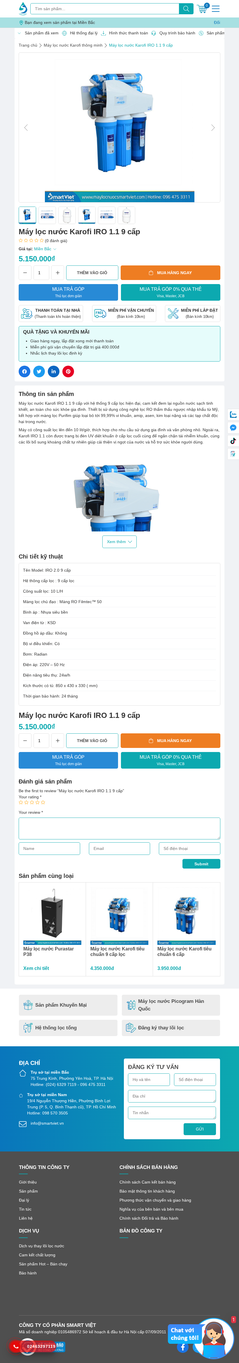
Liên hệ (26, 1218)
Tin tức (25, 1209)
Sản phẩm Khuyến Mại (61, 1005)
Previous (26, 127)
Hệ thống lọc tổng (56, 1028)
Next (213, 127)
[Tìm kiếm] (186, 8)
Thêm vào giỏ (92, 272)
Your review (31, 812)
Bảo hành (28, 1273)
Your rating (30, 797)
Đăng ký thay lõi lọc (161, 1028)
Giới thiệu (28, 1182)
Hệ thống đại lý (82, 33)
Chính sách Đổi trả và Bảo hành (148, 1218)
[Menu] (215, 8)
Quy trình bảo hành (175, 33)
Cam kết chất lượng (37, 1255)
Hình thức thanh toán (127, 33)
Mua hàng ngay (174, 272)
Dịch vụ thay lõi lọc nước (41, 1246)
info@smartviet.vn (47, 1123)
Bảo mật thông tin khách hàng (147, 1191)
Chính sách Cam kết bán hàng (147, 1182)
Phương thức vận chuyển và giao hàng (155, 1200)
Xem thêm (116, 541)
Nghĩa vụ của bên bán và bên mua (151, 1209)
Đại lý (24, 1200)
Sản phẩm (28, 1191)
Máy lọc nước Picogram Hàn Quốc (171, 1005)
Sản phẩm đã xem (40, 33)
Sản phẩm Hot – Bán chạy (43, 1264)
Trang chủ (28, 45)
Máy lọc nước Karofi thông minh (73, 45)
